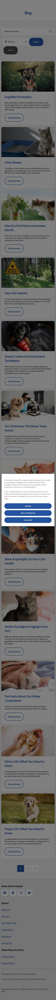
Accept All (28, 520)
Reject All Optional (28, 513)
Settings (28, 506)
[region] (28, 500)
